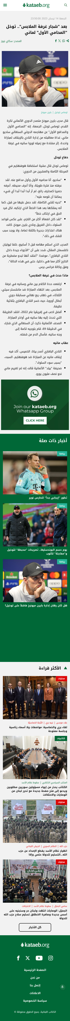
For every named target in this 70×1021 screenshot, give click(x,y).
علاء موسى (61, 723)
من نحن (35, 977)
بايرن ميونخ (46, 112)
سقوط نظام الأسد (30, 783)
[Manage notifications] (62, 987)
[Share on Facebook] (56, 41)
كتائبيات (61, 738)
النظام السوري (50, 846)
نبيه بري (49, 723)
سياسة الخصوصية (35, 1000)
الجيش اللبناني (33, 846)
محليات (61, 679)
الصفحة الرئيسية (35, 970)
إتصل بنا (35, 985)
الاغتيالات (26, 906)
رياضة (62, 454)
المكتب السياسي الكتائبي (54, 783)
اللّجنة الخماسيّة (35, 723)
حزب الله (63, 846)
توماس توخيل (61, 112)
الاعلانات (35, 993)
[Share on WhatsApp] (63, 41)
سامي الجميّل (60, 906)
